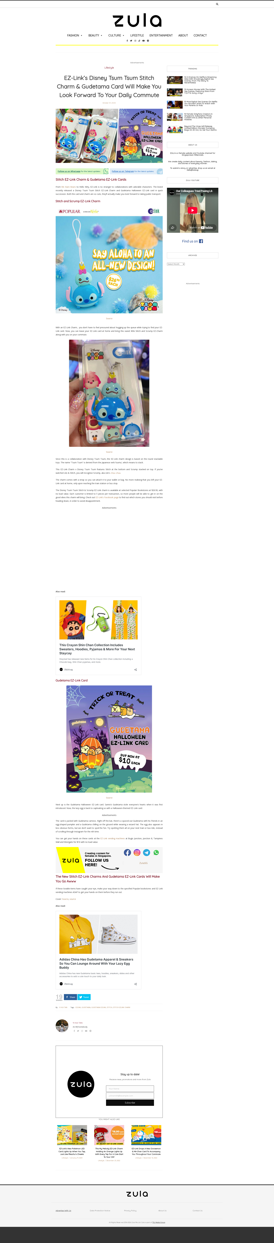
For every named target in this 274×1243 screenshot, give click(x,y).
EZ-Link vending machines (112, 838)
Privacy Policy (130, 1210)
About (183, 35)
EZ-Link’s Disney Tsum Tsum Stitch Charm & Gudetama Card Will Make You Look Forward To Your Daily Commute (109, 86)
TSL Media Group (158, 1222)
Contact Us (197, 1210)
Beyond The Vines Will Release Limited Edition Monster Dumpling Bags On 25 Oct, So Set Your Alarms (200, 128)
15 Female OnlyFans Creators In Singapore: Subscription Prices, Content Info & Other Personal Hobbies (198, 117)
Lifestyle (137, 35)
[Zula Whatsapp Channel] (156, 852)
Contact (200, 35)
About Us (162, 1210)
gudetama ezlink (98, 1007)
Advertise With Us (63, 1210)
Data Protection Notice (100, 1210)
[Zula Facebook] (127, 852)
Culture (114, 35)
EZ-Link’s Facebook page (106, 497)
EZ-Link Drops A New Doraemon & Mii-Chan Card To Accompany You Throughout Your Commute (146, 1151)
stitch (109, 1007)
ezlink (78, 1007)
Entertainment (161, 35)
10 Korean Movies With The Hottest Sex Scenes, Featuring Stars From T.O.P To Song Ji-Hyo (199, 91)
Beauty (93, 35)
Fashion (73, 35)
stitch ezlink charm (121, 1007)
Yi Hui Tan (63, 1007)
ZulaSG (143, 863)
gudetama (86, 1007)
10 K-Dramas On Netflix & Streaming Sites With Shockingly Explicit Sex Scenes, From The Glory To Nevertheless (200, 80)
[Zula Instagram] (137, 852)
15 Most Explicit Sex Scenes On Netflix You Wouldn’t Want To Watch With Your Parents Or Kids (200, 103)
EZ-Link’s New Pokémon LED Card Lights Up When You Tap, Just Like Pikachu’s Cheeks (72, 1151)
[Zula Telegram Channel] (147, 852)
